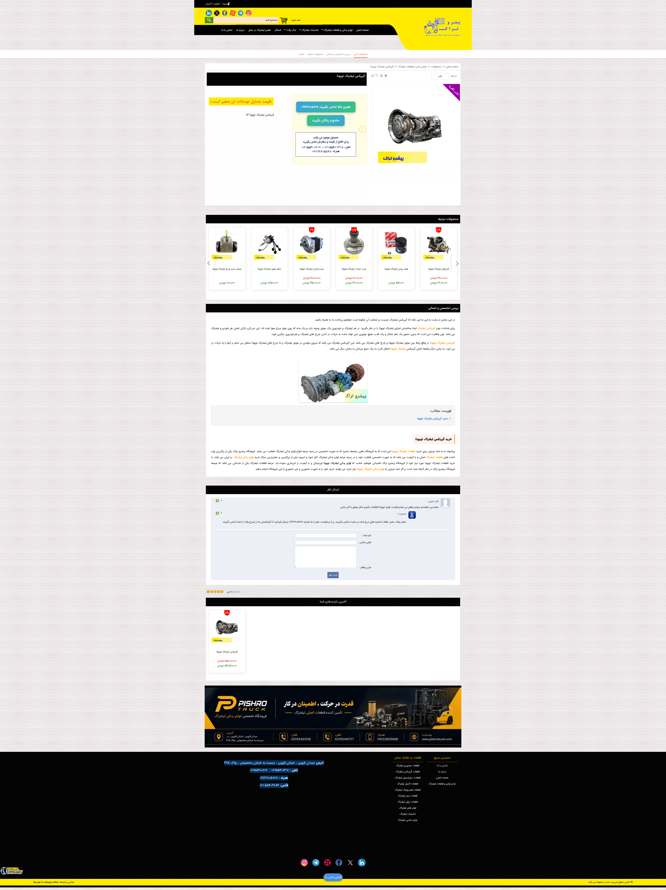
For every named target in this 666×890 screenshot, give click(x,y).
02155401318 (280, 770)
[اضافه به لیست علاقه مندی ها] (376, 75)
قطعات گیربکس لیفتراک (408, 772)
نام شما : (366, 536)
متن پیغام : (365, 567)
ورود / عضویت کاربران (216, 4)
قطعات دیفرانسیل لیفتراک (408, 778)
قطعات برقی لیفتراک (408, 802)
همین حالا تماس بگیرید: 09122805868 (325, 106)
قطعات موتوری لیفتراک (407, 766)
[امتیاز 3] (211, 591)
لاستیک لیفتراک (407, 814)
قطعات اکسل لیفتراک (407, 784)
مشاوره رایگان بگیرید (325, 120)
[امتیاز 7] (218, 591)
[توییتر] (217, 13)
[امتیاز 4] (212, 591)
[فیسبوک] (224, 13)
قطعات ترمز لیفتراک (407, 796)
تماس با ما (442, 766)
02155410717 (258, 770)
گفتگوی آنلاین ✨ (333, 877)
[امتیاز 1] (207, 591)
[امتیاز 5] (214, 591)
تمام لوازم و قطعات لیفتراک (442, 784)
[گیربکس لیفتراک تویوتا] (415, 129)
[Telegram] (240, 13)
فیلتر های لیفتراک (407, 808)
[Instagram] (248, 13)
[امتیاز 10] (223, 591)
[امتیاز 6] (216, 591)
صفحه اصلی (452, 67)
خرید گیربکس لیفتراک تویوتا (432, 419)
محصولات (436, 67)
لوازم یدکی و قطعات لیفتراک (412, 67)
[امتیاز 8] (219, 591)
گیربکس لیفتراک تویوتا (382, 67)
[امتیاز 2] (209, 591)
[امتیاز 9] (221, 591)
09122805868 (269, 777)
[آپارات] (232, 13)
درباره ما (442, 772)
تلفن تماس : (364, 542)
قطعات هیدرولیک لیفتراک (407, 790)
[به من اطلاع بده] (386, 75)
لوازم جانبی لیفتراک (407, 820)
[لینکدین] (209, 13)
